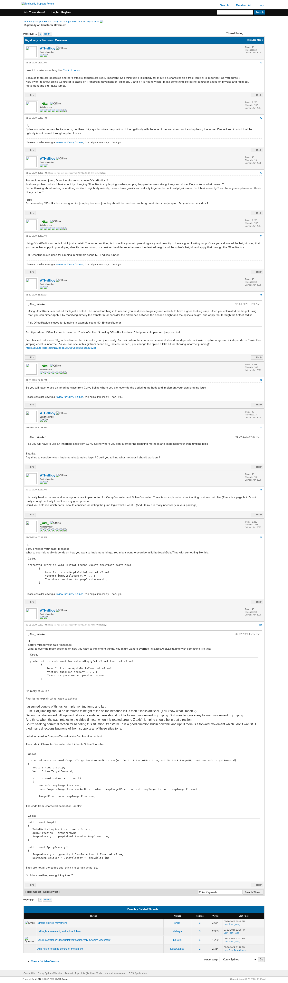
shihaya (177, 931)
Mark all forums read (115, 973)
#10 (260, 625)
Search (224, 5)
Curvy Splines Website (50, 973)
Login (55, 12)
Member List (243, 5)
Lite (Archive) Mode (91, 973)
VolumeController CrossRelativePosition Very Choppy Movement (73, 939)
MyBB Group (61, 979)
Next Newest (50, 891)
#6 (261, 380)
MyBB (38, 979)
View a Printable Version (45, 961)
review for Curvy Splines (69, 142)
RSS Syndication (138, 973)
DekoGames (177, 948)
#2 (261, 118)
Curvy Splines (91, 21)
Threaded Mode (255, 40)
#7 (261, 427)
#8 (261, 489)
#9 (261, 537)
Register (66, 12)
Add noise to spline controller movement (60, 948)
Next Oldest (34, 891)
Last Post (228, 924)
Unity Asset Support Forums (67, 21)
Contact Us (29, 973)
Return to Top (71, 973)
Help (261, 5)
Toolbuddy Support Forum (37, 21)
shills (177, 922)
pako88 (177, 939)
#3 (261, 173)
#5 (261, 295)
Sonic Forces (71, 70)
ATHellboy (47, 48)
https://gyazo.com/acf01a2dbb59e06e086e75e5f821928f (61, 347)
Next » (47, 34)
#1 (261, 62)
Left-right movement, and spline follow (59, 931)
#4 (261, 236)
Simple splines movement (52, 922)
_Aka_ (237, 924)
